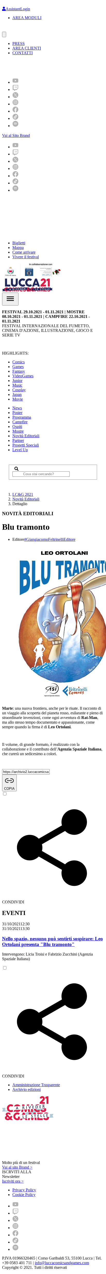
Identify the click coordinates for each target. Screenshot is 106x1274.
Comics (18, 362)
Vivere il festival (25, 257)
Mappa (18, 247)
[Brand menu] (4, 34)
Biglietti (18, 243)
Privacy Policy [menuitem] (24, 1190)
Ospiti (17, 426)
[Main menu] (10, 299)
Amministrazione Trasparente (36, 1085)
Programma (21, 417)
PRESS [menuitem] (18, 43)
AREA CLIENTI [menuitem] (26, 48)
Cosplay (19, 390)
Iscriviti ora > (13, 1181)
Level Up (20, 450)
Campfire (20, 422)
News (17, 408)
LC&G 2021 (22, 494)
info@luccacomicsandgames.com (62, 1263)
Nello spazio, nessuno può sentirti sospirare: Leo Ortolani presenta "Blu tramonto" (52, 941)
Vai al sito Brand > (17, 1167)
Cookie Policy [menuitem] (24, 1194)
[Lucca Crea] (13, 29)
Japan (17, 394)
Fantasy (18, 371)
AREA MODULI (26, 17)
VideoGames (22, 376)
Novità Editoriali (25, 436)
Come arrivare (24, 252)
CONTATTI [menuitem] (22, 53)
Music (17, 385)
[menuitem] (15, 82)
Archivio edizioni (26, 1089)
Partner (18, 440)
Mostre (18, 431)
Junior (17, 380)
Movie (17, 399)
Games (18, 366)
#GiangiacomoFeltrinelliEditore (49, 539)
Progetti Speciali (25, 445)
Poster (17, 412)
